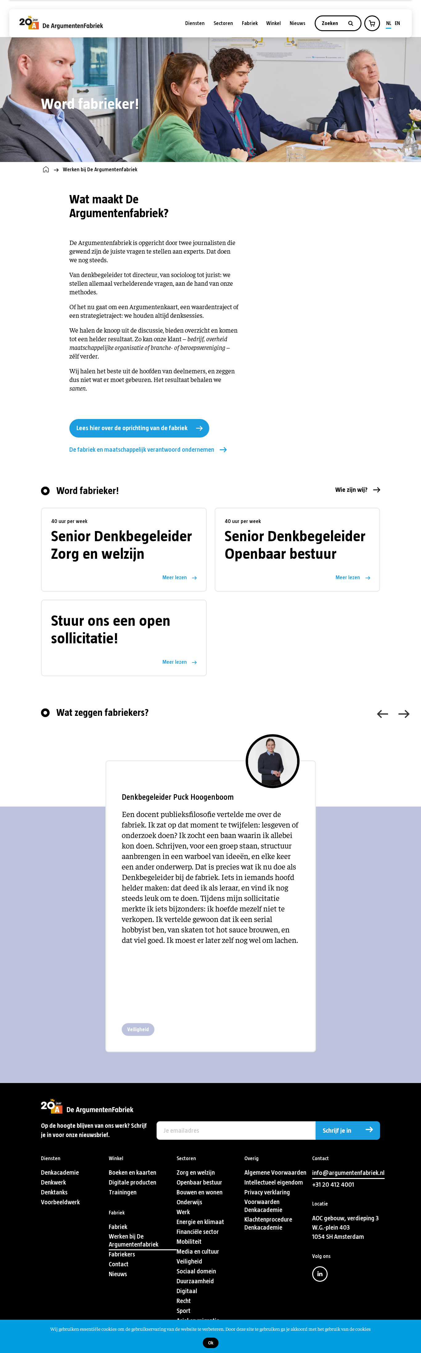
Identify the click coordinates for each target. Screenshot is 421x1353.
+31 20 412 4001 (333, 1184)
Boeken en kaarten (132, 1172)
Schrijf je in (337, 1130)
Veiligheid (138, 1029)
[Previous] (382, 714)
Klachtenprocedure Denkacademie (268, 1223)
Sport (183, 1311)
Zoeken (330, 23)
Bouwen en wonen (200, 1192)
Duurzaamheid (195, 1281)
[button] (372, 23)
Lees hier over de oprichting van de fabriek (131, 428)
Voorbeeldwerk (60, 1202)
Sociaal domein (196, 1271)
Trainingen (123, 1192)
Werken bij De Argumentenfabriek (133, 1240)
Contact (119, 1264)
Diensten (195, 23)
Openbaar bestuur (199, 1182)
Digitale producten (132, 1182)
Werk (183, 1212)
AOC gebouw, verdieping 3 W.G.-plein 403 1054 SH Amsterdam (345, 1227)
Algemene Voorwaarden (275, 1172)
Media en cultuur (198, 1251)
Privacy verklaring (267, 1192)
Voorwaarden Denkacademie (263, 1206)
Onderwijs (189, 1202)
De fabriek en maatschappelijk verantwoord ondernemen (141, 449)
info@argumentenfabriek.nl (348, 1173)
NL (388, 23)
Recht (184, 1301)
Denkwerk (53, 1182)
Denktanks (54, 1192)
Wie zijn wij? (351, 490)
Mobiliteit (189, 1242)
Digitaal (187, 1291)
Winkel (273, 23)
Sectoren (223, 23)
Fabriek (250, 23)
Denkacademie (60, 1172)
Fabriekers (122, 1254)
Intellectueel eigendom (273, 1182)
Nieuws (297, 23)
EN (397, 23)
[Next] (404, 714)
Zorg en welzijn (196, 1172)
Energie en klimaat (200, 1222)
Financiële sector (198, 1232)
